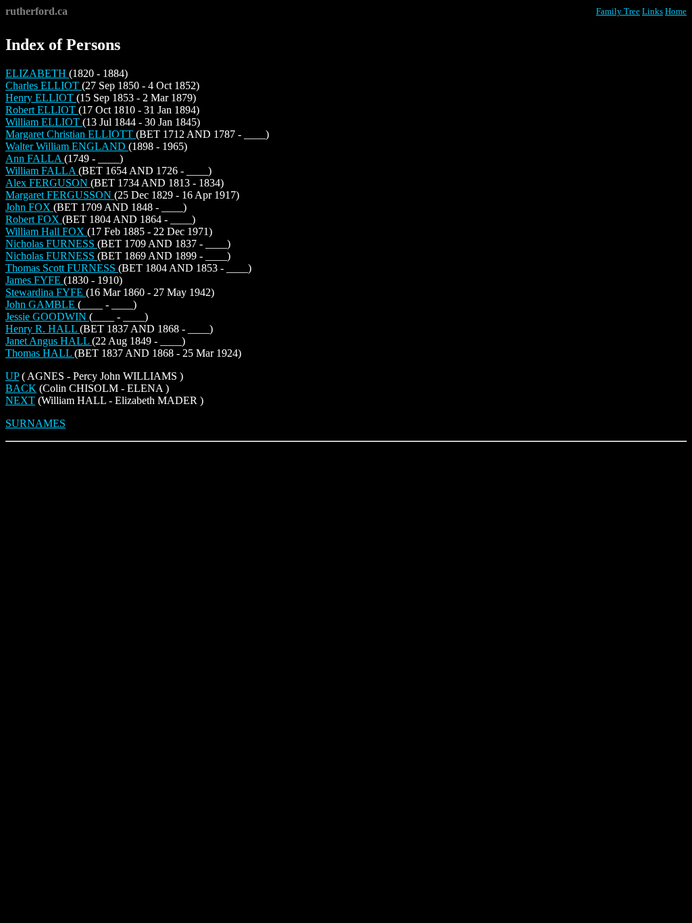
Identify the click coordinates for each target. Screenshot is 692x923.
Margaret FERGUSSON (59, 195)
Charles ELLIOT (43, 85)
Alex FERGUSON (48, 183)
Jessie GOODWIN (47, 316)
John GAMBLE (41, 304)
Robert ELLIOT (41, 110)
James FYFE (34, 280)
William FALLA (41, 170)
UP (12, 376)
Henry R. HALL (42, 328)
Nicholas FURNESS (51, 243)
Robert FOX (33, 219)
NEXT (20, 400)
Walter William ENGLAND (66, 146)
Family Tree (618, 11)
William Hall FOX (46, 231)
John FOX (29, 207)
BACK (20, 388)
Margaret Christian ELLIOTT (70, 134)
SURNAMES (35, 423)
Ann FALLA (34, 158)
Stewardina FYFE (45, 292)
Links (652, 11)
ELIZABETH (37, 73)
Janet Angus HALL (48, 341)
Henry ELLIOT (40, 97)
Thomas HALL (39, 353)
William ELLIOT (43, 122)
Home (676, 11)
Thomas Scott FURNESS (61, 268)
